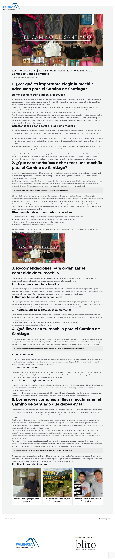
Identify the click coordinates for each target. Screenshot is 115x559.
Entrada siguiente (106, 519)
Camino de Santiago (19, 77)
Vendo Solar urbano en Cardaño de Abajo (91, 6)
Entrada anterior (8, 519)
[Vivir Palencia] (11, 6)
